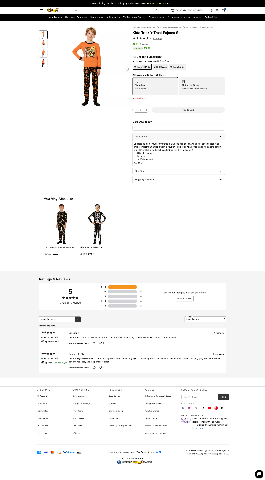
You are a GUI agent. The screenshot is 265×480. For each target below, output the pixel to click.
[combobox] (115, 10)
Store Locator (78, 396)
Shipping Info (42, 425)
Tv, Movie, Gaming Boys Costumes (198, 27)
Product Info (42, 433)
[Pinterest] (216, 408)
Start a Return (42, 418)
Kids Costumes (159, 27)
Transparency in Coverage (155, 433)
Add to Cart (188, 110)
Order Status (42, 403)
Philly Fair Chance (152, 411)
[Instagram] (189, 408)
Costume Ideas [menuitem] (156, 17)
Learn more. (198, 428)
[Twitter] (196, 408)
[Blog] (222, 408)
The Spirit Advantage (81, 403)
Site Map (112, 403)
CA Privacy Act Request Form (120, 425)
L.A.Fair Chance (151, 418)
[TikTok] (203, 408)
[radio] (155, 86)
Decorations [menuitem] (96, 17)
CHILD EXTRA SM (142, 66)
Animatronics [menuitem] (113, 17)
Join (223, 397)
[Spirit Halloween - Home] (53, 10)
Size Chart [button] (165, 61)
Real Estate (77, 425)
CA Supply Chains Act (153, 403)
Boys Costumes (174, 27)
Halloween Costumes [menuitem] (76, 17)
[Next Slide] (128, 69)
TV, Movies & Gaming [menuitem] (134, 17)
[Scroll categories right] (220, 16)
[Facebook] (183, 408)
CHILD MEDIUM (177, 66)
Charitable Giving (116, 411)
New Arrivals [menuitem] (55, 17)
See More (138, 163)
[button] (90, 66)
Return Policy (42, 411)
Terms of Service (114, 452)
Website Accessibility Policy (156, 425)
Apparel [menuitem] (197, 17)
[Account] (217, 10)
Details (168, 3)
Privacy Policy (128, 452)
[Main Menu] (41, 10)
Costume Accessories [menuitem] (178, 17)
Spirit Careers (78, 418)
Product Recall (114, 418)
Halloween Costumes (141, 27)
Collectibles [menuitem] (211, 17)
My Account (42, 396)
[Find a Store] (211, 10)
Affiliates (76, 433)
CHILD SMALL (160, 66)
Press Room (78, 411)
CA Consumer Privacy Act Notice (158, 396)
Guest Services (114, 396)
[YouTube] (209, 408)
